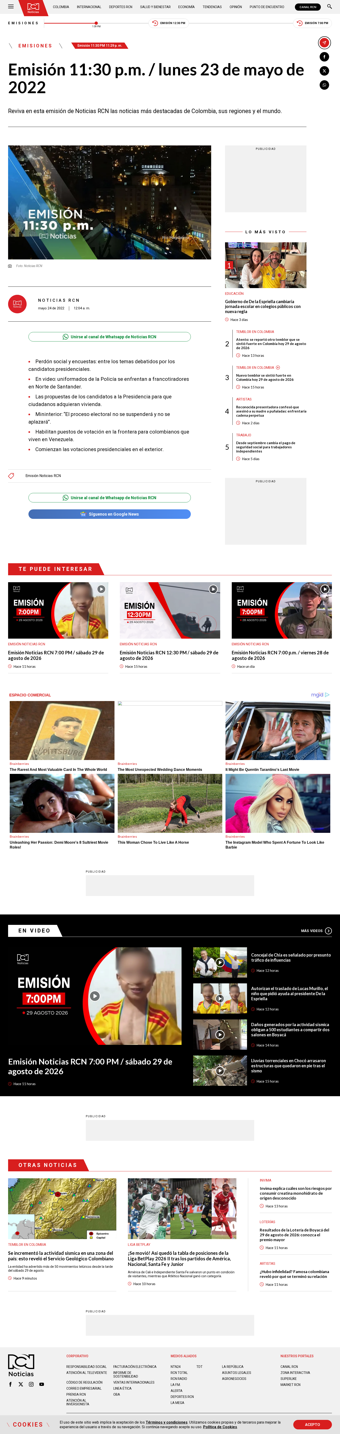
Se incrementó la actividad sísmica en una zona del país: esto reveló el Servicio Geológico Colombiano (61, 1255)
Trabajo (243, 435)
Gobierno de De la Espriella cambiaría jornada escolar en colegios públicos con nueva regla (263, 306)
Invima (265, 1180)
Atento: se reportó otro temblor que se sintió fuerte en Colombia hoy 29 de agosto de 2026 (271, 343)
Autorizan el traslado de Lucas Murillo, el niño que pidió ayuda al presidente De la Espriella (289, 993)
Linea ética (122, 1388)
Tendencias (212, 7)
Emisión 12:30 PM (172, 23)
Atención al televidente (86, 1373)
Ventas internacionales (134, 1382)
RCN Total (179, 1373)
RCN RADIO (179, 1379)
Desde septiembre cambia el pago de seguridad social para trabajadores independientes (265, 446)
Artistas (244, 399)
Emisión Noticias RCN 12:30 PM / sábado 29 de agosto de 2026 (169, 655)
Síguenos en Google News (114, 514)
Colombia (61, 7)
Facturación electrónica (135, 1367)
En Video (35, 931)
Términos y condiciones (167, 1422)
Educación (234, 293)
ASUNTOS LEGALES (236, 1373)
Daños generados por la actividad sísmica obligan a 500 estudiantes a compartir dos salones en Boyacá (290, 1029)
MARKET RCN (290, 1385)
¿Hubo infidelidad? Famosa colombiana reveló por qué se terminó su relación (294, 1274)
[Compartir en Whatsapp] (324, 85)
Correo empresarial (84, 1388)
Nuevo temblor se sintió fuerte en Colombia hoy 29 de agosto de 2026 (265, 377)
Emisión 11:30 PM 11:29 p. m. (99, 45)
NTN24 (176, 1367)
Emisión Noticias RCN (43, 476)
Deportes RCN (120, 7)
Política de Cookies (220, 1427)
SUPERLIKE (289, 1379)
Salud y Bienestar (155, 7)
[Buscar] (329, 7)
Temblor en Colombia (255, 331)
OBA (116, 1394)
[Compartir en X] (324, 71)
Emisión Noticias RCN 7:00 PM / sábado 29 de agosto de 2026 (56, 655)
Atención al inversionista (77, 1402)
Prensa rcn (76, 1394)
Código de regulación (84, 1382)
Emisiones (23, 23)
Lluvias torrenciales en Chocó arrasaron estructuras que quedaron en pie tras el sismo (288, 1065)
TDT (199, 1367)
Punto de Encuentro (267, 7)
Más (312, 931)
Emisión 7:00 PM (316, 23)
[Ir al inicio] (33, 8)
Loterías (267, 1222)
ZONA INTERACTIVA (295, 1373)
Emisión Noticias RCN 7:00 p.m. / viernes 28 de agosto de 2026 (280, 655)
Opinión (236, 7)
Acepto (312, 1424)
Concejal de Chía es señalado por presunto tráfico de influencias (291, 957)
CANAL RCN (308, 7)
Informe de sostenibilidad (125, 1374)
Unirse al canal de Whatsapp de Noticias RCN (113, 336)
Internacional (89, 7)
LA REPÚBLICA (233, 1367)
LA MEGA (177, 1403)
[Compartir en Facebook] (324, 57)
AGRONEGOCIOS (234, 1379)
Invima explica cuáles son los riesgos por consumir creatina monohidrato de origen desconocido (296, 1193)
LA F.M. (176, 1385)
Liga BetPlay (139, 1245)
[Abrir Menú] (11, 7)
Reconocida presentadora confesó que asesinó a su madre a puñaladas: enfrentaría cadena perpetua (271, 411)
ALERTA (176, 1391)
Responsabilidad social (86, 1367)
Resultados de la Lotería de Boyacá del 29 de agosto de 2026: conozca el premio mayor (294, 1235)
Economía (186, 7)
